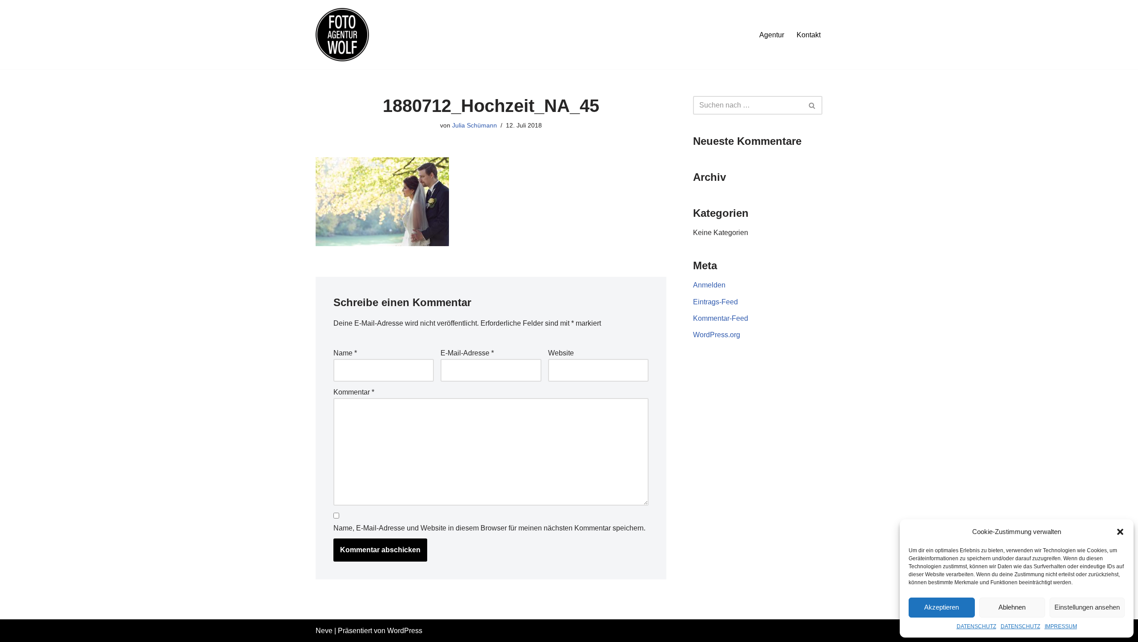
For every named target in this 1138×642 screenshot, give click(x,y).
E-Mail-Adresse (467, 353)
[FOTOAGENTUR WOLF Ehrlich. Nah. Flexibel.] (342, 34)
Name (345, 353)
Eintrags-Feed (715, 302)
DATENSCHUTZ (976, 626)
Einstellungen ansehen (1087, 607)
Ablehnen (1012, 607)
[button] (1120, 531)
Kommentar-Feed (720, 318)
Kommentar (353, 392)
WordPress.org (716, 335)
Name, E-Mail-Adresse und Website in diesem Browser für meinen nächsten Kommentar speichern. (489, 528)
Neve (324, 630)
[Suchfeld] (812, 105)
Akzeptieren (941, 607)
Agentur (771, 35)
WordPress (404, 630)
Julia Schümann (474, 125)
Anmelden (709, 285)
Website (561, 353)
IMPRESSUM (1061, 626)
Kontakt (809, 35)
